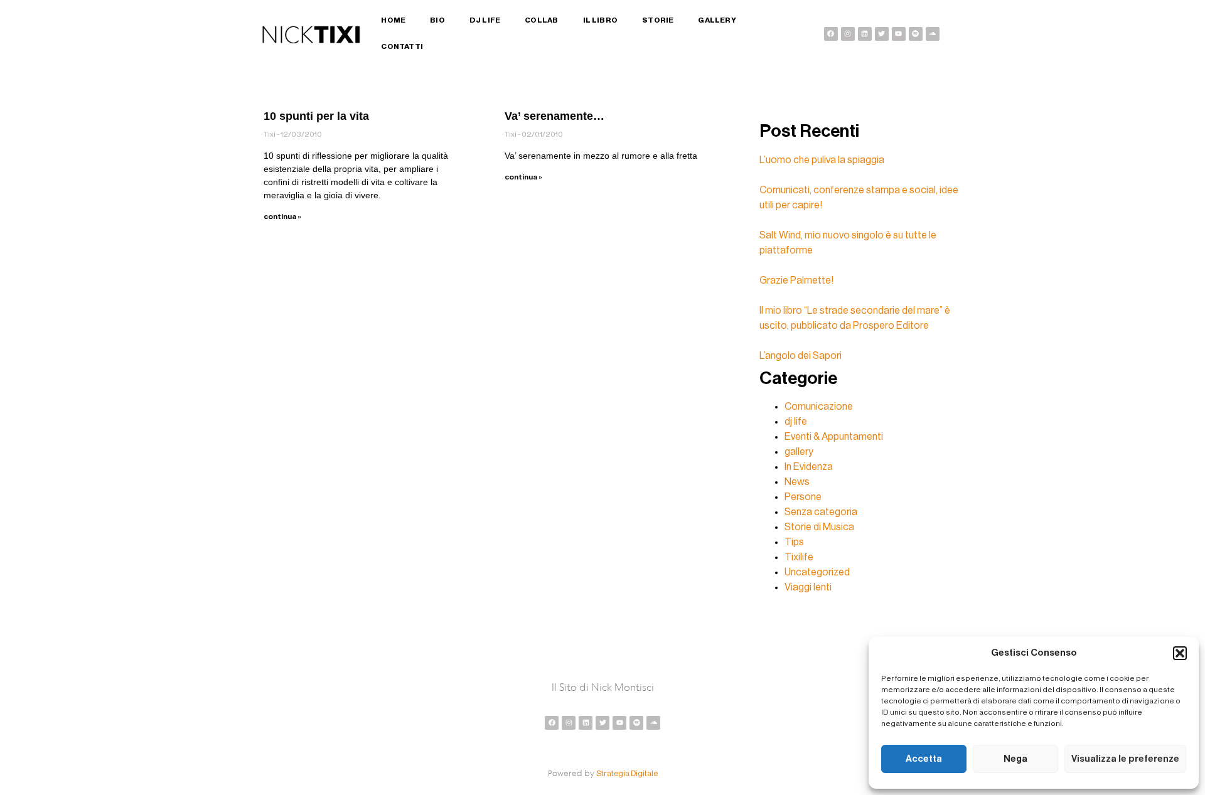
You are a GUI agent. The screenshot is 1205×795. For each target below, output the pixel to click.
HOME (393, 20)
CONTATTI (402, 46)
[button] (1180, 653)
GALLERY (717, 20)
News (797, 482)
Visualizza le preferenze (1125, 759)
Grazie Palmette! (796, 280)
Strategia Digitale (627, 773)
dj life (796, 422)
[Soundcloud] (933, 34)
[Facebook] (831, 34)
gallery (799, 452)
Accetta (924, 759)
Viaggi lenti (808, 587)
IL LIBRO (600, 20)
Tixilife (799, 557)
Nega (1015, 759)
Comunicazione (819, 407)
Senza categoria (821, 512)
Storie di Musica (819, 527)
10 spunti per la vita (316, 116)
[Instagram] (848, 34)
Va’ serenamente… (554, 116)
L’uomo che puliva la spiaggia (821, 160)
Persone (803, 497)
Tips (794, 542)
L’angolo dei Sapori (800, 356)
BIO (437, 20)
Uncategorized (817, 572)
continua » (282, 216)
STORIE (657, 20)
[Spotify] (916, 34)
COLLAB (541, 20)
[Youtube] (899, 34)
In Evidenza (809, 467)
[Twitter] (882, 34)
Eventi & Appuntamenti (834, 437)
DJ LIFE (484, 20)
